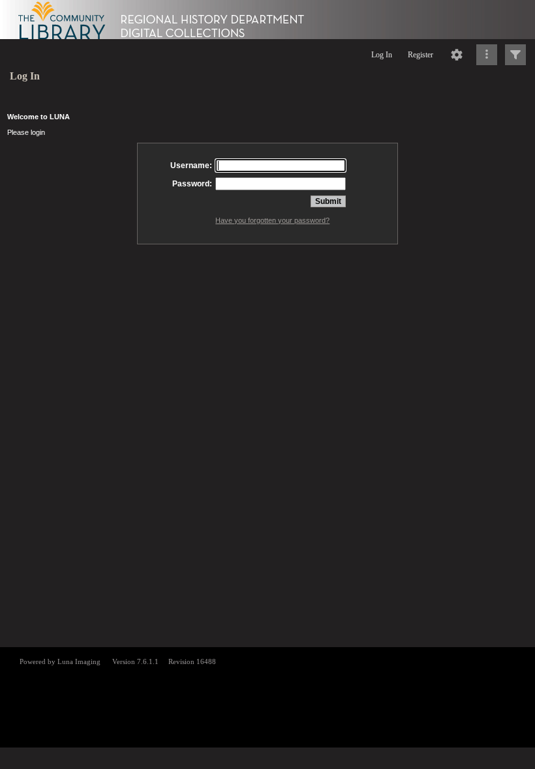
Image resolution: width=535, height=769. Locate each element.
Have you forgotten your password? (272, 220)
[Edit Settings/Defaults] (456, 54)
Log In (381, 54)
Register (420, 54)
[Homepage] (267, 19)
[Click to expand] (515, 54)
